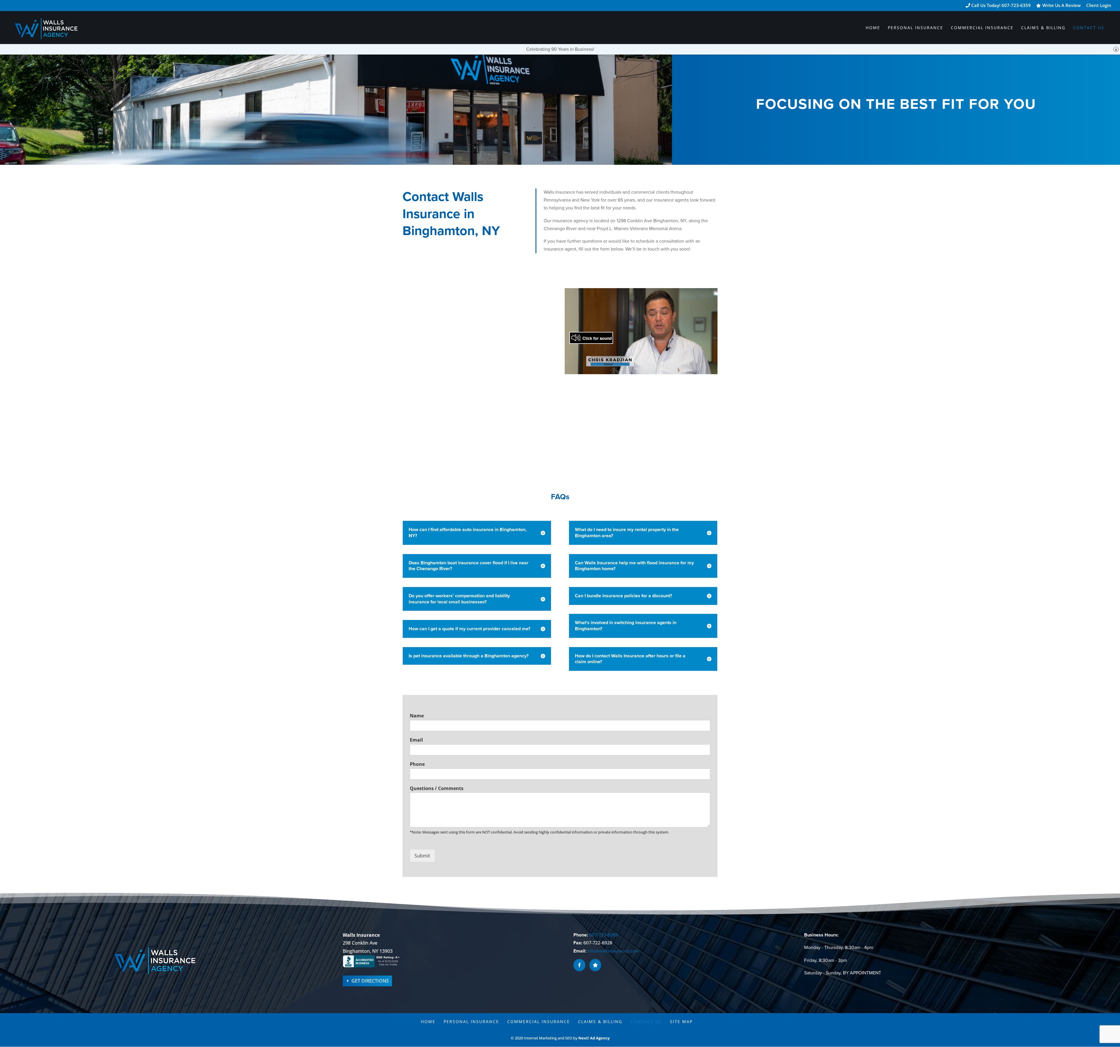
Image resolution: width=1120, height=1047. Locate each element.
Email (416, 740)
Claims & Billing (1043, 28)
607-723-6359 (603, 935)
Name (417, 716)
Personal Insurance (915, 28)
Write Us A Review (1061, 5)
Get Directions (370, 981)
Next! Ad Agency (594, 1038)
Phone (417, 764)
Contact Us (1088, 28)
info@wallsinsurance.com (613, 951)
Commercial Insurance (982, 28)
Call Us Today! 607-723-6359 (1000, 5)
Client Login (1098, 5)
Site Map (681, 1021)
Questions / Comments (436, 788)
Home (873, 28)
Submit (422, 855)
